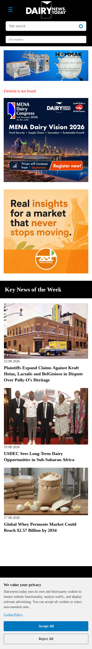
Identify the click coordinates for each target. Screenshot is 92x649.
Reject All (46, 639)
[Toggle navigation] (10, 10)
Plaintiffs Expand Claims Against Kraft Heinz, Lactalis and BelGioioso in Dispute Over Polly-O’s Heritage (43, 373)
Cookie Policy (13, 614)
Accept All (46, 626)
